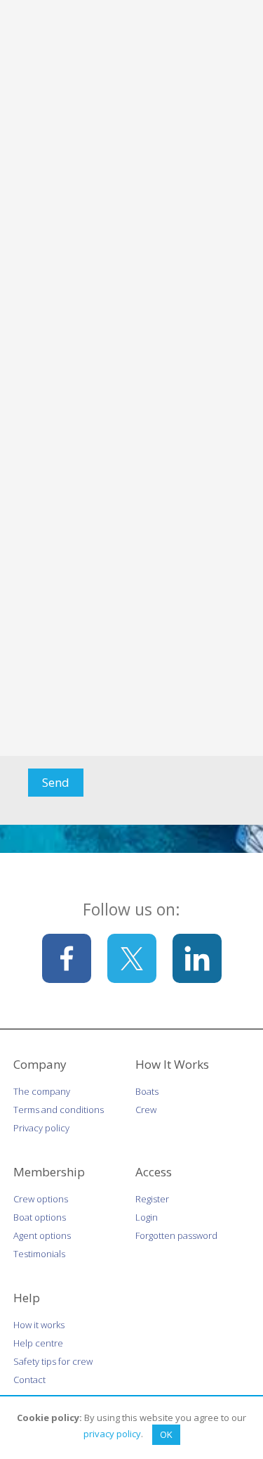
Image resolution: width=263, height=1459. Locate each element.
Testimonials (39, 1253)
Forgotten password (176, 1235)
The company (41, 1091)
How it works (39, 1324)
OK (166, 1434)
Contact (29, 1379)
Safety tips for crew (53, 1361)
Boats (147, 1091)
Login (146, 1217)
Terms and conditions (58, 1109)
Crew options (40, 1199)
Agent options (42, 1235)
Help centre (38, 1343)
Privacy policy (41, 1127)
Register (152, 1199)
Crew (145, 1109)
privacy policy (112, 1433)
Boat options (39, 1217)
